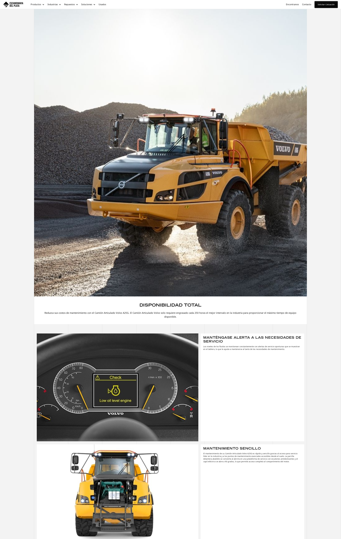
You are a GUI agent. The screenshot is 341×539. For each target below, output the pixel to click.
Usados (102, 4)
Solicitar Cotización (326, 4)
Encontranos (292, 4)
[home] (13, 4)
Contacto (306, 4)
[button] (37, 4)
